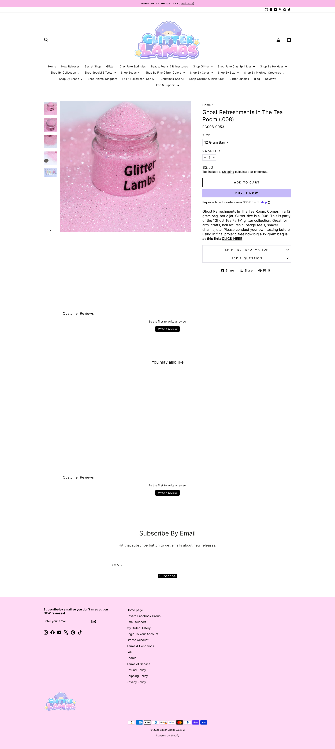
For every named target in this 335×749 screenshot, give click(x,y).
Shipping (228, 171)
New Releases (70, 66)
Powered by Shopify (167, 735)
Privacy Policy (136, 682)
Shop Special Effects (99, 72)
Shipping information (247, 249)
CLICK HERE (232, 239)
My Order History (139, 628)
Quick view (73, 428)
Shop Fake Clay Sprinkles (235, 66)
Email (117, 564)
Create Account (137, 640)
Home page (135, 610)
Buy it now (246, 193)
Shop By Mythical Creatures (263, 72)
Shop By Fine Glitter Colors (163, 72)
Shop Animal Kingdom (102, 79)
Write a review (167, 329)
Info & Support (166, 85)
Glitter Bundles (239, 79)
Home (52, 66)
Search (131, 658)
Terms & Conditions (140, 646)
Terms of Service (138, 664)
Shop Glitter (201, 66)
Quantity (211, 151)
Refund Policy (136, 670)
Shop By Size (227, 72)
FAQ (129, 652)
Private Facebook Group (144, 616)
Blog (257, 79)
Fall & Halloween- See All (138, 79)
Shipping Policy (137, 676)
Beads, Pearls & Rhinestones (169, 66)
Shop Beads (129, 72)
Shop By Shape (69, 79)
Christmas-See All (172, 79)
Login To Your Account (142, 634)
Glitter (110, 66)
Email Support (136, 622)
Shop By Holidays (272, 66)
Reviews (270, 79)
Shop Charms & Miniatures (206, 79)
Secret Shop (93, 66)
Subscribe (167, 576)
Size (206, 135)
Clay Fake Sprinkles (133, 66)
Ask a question (247, 258)
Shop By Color (200, 72)
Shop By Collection (64, 72)
